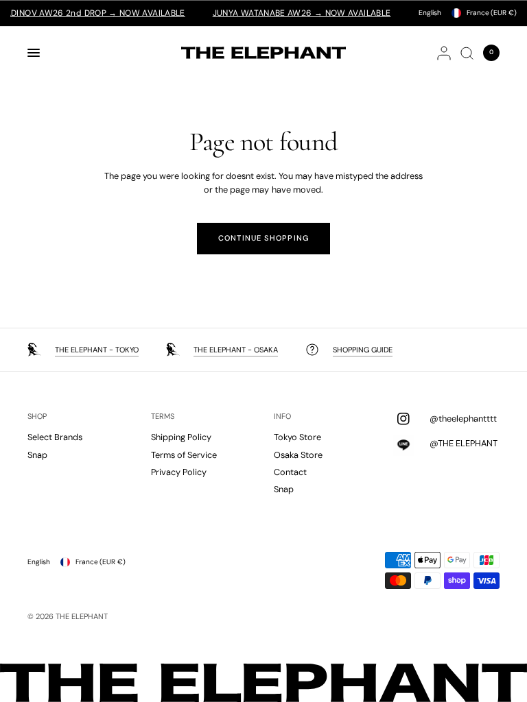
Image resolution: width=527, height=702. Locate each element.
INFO (282, 416)
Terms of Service (184, 455)
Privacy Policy (179, 472)
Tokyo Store (297, 437)
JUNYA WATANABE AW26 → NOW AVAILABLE (292, 13)
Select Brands (54, 437)
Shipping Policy (181, 437)
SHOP (37, 416)
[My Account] (444, 53)
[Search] (467, 53)
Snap (37, 455)
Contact (290, 472)
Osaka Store (298, 455)
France (492, 12)
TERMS (162, 416)
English (430, 12)
